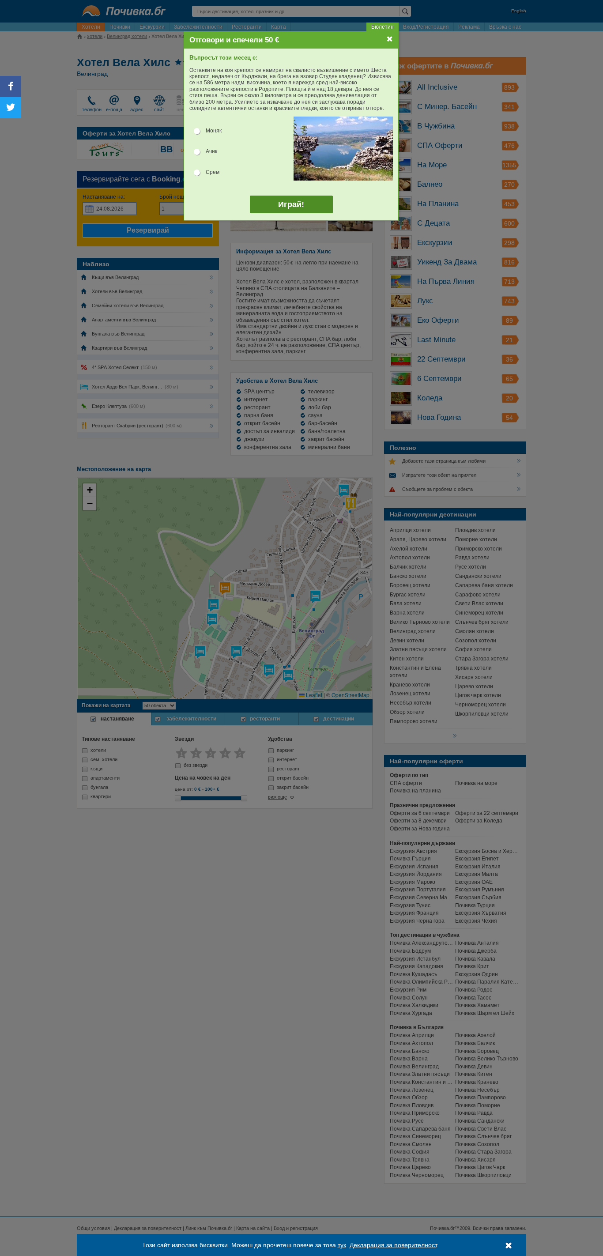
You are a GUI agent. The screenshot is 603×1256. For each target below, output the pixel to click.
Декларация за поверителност (393, 1244)
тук (342, 1244)
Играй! (291, 204)
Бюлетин (382, 27)
